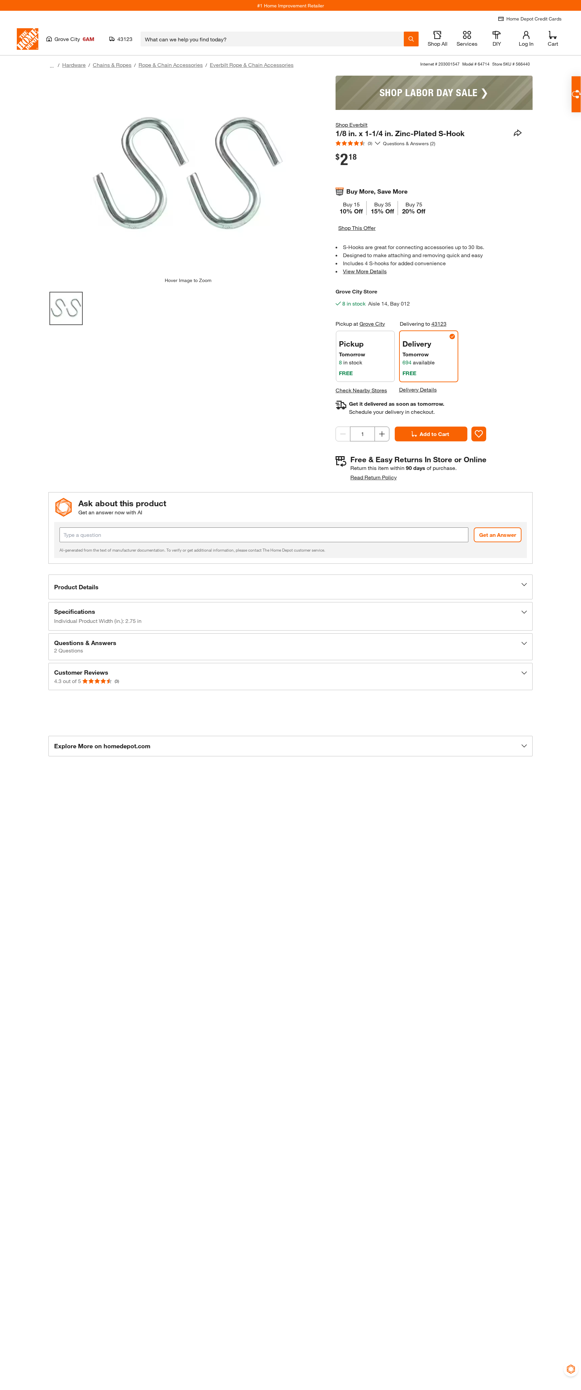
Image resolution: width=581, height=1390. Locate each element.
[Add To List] (478, 434)
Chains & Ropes (112, 65)
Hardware (74, 65)
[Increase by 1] (382, 434)
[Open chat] (576, 94)
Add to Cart (434, 434)
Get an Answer (497, 534)
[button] (290, 586)
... (51, 66)
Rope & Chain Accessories (171, 65)
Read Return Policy (373, 477)
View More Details (365, 271)
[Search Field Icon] (411, 39)
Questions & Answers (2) (409, 143)
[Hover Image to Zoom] (188, 176)
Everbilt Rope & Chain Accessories (252, 65)
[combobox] (272, 39)
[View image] (66, 308)
